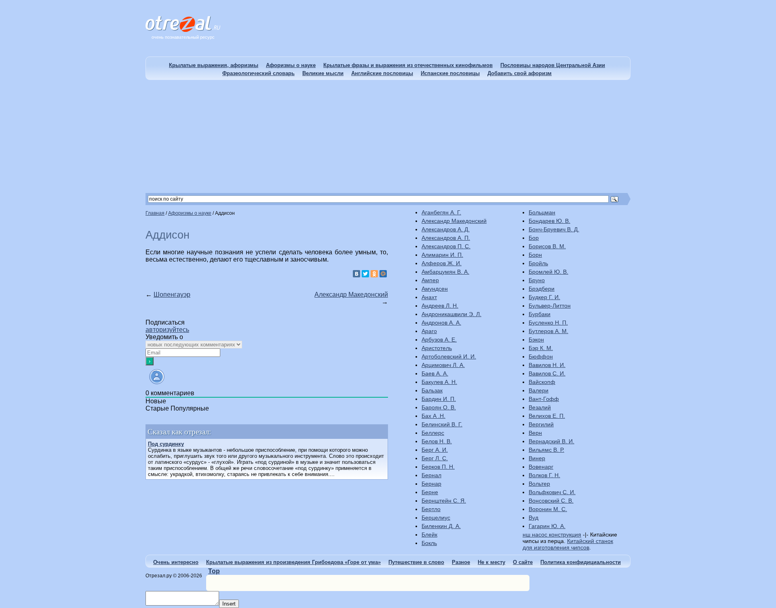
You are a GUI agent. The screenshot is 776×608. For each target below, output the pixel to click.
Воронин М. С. (548, 509)
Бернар (431, 483)
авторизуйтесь (167, 329)
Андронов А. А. (441, 322)
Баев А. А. (435, 373)
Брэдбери (542, 288)
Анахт (429, 297)
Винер (537, 458)
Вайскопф (542, 382)
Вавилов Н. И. (547, 365)
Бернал (431, 475)
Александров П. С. (446, 246)
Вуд (533, 517)
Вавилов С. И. (547, 373)
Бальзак (432, 390)
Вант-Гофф (544, 399)
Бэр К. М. (541, 348)
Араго (429, 331)
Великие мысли (323, 73)
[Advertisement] (388, 136)
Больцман (542, 212)
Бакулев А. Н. (439, 382)
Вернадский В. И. (551, 441)
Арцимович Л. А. (443, 365)
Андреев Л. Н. (440, 305)
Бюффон (541, 356)
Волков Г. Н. (544, 475)
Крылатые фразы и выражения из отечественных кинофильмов (408, 65)
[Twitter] (365, 273)
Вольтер (539, 483)
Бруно (537, 280)
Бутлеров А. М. (548, 331)
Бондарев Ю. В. (549, 221)
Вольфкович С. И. (552, 492)
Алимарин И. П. (442, 255)
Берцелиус (436, 517)
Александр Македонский (351, 294)
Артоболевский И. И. (449, 356)
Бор (534, 238)
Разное (461, 562)
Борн (535, 255)
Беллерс (433, 433)
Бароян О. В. (439, 407)
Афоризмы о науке (291, 65)
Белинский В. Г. (442, 424)
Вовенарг (541, 466)
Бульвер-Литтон (550, 305)
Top (214, 571)
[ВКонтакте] (356, 273)
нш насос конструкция (552, 534)
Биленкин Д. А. (441, 526)
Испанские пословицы (450, 73)
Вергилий (541, 424)
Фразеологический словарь (258, 73)
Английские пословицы (382, 73)
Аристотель (437, 348)
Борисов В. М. (547, 246)
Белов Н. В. (437, 441)
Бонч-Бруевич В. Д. (554, 229)
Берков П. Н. (438, 466)
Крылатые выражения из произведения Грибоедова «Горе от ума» (293, 562)
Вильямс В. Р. (546, 450)
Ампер (430, 280)
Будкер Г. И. (544, 297)
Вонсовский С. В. (551, 500)
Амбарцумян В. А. (445, 271)
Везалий (540, 407)
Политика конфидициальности (580, 562)
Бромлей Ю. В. (548, 271)
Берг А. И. (435, 450)
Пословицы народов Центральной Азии (552, 65)
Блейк (429, 534)
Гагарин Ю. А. (547, 526)
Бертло (431, 509)
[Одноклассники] (374, 273)
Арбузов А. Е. (439, 339)
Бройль (538, 263)
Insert (229, 604)
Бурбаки (539, 314)
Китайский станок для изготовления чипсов (568, 544)
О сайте (523, 562)
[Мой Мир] (383, 273)
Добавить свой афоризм (519, 73)
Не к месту (491, 562)
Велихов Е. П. (547, 416)
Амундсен (435, 288)
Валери (538, 390)
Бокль (429, 543)
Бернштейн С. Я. (444, 500)
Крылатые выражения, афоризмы (213, 65)
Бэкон (536, 339)
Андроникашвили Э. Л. (451, 314)
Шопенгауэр (172, 294)
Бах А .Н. (433, 416)
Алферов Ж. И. (442, 263)
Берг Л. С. (435, 458)
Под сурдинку (166, 444)
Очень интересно (175, 562)
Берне (430, 492)
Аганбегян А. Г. (441, 212)
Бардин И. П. (439, 399)
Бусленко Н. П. (548, 322)
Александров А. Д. (446, 229)
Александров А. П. (446, 238)
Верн (535, 433)
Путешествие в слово (416, 562)
